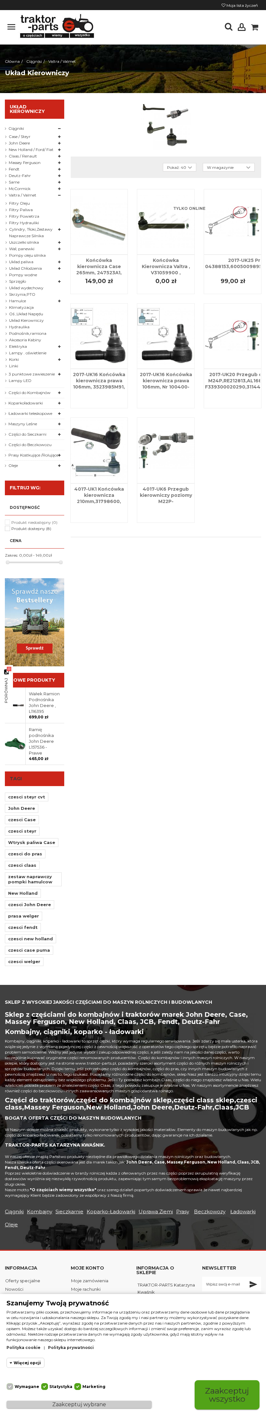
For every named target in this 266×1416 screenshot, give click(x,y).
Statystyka (60, 1386)
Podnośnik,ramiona (27, 333)
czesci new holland (30, 938)
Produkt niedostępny (34, 522)
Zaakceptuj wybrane (79, 1404)
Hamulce (17, 300)
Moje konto (87, 1268)
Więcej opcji (27, 1362)
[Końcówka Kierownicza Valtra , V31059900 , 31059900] (165, 221)
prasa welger (23, 916)
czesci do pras (25, 853)
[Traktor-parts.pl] (56, 26)
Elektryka (18, 346)
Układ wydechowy (26, 287)
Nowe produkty (32, 680)
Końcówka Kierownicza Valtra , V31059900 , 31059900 (166, 269)
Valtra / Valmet (22, 195)
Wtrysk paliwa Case (31, 842)
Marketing (93, 1386)
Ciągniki (16, 128)
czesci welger (24, 961)
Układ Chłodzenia (25, 268)
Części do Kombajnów (29, 392)
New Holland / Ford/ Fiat (31, 149)
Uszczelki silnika (24, 242)
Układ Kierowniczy (26, 320)
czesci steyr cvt (26, 796)
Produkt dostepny (31, 528)
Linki (13, 365)
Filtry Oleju (19, 203)
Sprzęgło (17, 281)
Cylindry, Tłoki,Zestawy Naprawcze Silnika (31, 232)
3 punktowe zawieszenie (32, 374)
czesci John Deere (29, 904)
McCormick (19, 188)
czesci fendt (23, 927)
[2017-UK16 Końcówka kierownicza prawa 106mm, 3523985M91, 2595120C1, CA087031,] (99, 336)
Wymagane (27, 1386)
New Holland (23, 893)
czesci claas (22, 865)
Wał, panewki (21, 248)
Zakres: (11, 555)
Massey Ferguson (25, 162)
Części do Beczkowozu (30, 444)
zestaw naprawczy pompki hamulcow (30, 879)
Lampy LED (20, 380)
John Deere (19, 143)
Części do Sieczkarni (27, 434)
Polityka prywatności (71, 1347)
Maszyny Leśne (22, 423)
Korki (14, 359)
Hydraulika (19, 326)
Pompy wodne (23, 274)
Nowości (14, 1289)
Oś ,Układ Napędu (26, 313)
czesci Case (22, 819)
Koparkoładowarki (25, 403)
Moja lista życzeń (241, 5)
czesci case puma (29, 950)
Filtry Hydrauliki (24, 222)
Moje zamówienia (89, 1280)
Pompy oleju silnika (27, 255)
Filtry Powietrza (24, 216)
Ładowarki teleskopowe (30, 413)
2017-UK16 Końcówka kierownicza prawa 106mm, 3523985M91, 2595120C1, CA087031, (99, 384)
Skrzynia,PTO (22, 294)
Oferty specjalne (22, 1280)
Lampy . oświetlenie (27, 352)
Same (14, 182)
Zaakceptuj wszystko (227, 1395)
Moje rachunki (86, 1289)
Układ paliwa (21, 261)
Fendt (14, 169)
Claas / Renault (23, 156)
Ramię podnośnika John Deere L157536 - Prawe (41, 741)
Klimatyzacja (21, 307)
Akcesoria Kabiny (25, 339)
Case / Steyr (19, 136)
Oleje (13, 465)
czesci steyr (22, 831)
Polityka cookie (23, 1347)
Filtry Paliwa (21, 209)
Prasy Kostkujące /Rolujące (33, 455)
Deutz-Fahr (20, 175)
